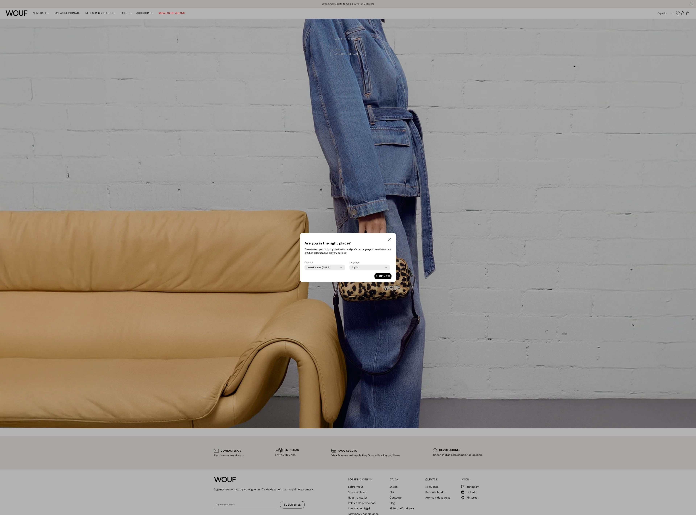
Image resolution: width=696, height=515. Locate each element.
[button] (390, 239)
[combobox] (318, 267)
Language (354, 262)
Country (308, 262)
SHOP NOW (383, 276)
